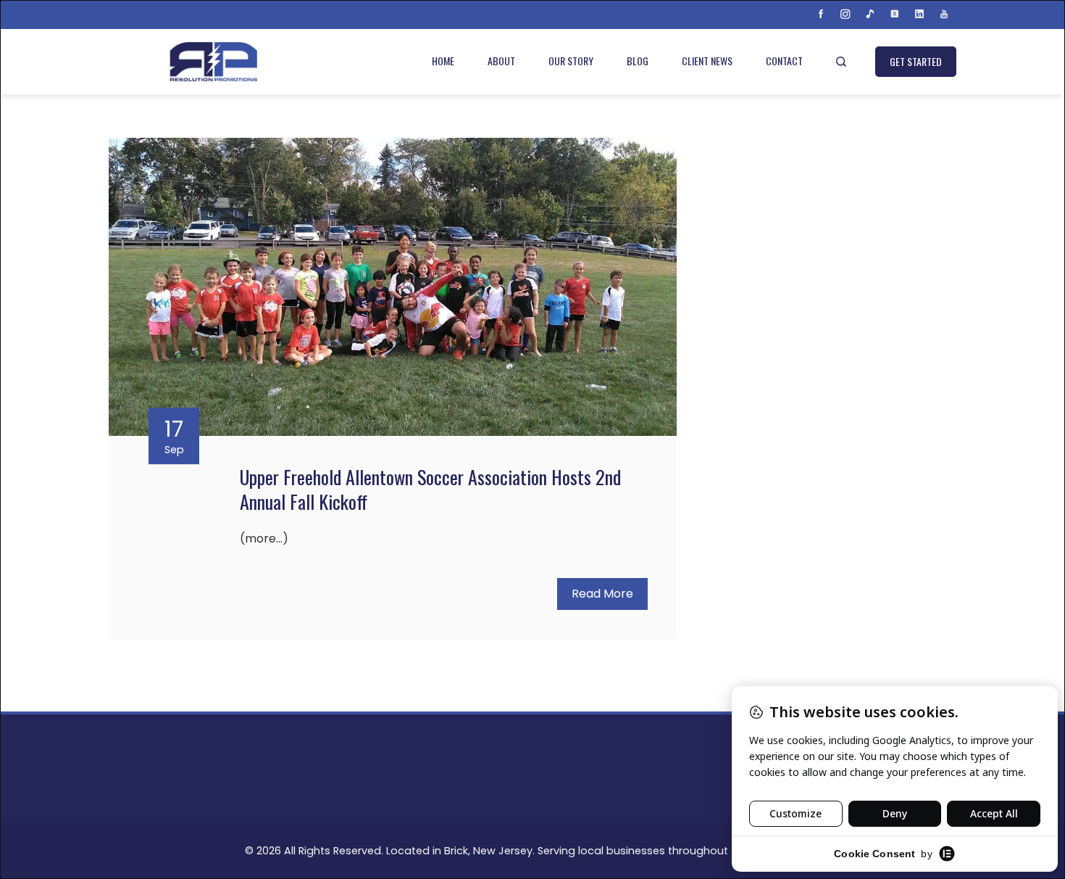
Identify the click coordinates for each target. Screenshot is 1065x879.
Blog (637, 60)
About (501, 60)
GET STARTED (916, 61)
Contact (784, 60)
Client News (707, 60)
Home (443, 60)
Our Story (570, 60)
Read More (602, 593)
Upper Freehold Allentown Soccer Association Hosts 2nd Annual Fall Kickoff (430, 489)
